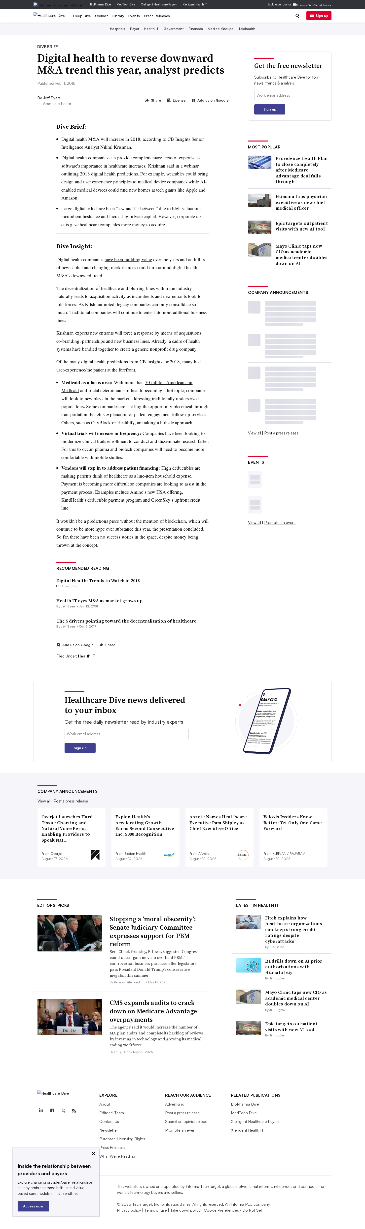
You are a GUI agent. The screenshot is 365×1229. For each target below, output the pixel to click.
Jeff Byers (52, 97)
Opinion (102, 16)
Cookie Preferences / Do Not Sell (233, 1210)
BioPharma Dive (100, 4)
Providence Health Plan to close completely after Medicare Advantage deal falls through (302, 169)
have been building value (128, 259)
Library (118, 16)
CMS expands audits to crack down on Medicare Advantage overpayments (153, 1011)
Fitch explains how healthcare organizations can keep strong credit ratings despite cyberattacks (293, 929)
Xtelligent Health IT (195, 4)
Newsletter (108, 1130)
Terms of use (155, 1210)
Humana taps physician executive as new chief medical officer (301, 202)
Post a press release (281, 432)
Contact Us (109, 1121)
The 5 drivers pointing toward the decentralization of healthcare (126, 621)
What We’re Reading (117, 1156)
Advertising (174, 1104)
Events (134, 16)
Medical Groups (220, 29)
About (104, 1104)
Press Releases (157, 16)
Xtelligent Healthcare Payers (159, 4)
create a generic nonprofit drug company (158, 349)
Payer (134, 29)
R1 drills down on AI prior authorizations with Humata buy (293, 967)
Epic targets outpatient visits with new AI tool (302, 226)
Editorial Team (111, 1112)
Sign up (322, 15)
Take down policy (185, 1210)
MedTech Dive (126, 4)
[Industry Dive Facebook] (52, 1111)
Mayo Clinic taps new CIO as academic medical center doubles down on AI (302, 254)
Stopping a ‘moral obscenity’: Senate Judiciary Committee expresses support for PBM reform (153, 931)
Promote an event (280, 522)
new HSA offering (164, 492)
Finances (196, 29)
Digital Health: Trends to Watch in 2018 (98, 580)
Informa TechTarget (203, 1186)
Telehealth (246, 29)
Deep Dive (82, 16)
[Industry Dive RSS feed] (74, 1111)
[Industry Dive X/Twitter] (63, 1111)
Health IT (151, 29)
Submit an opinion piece (186, 1121)
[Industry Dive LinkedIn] (41, 1111)
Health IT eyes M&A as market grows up (99, 601)
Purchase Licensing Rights (122, 1138)
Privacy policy (129, 1210)
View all (254, 432)
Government (174, 29)
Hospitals (117, 29)
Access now (33, 1206)
